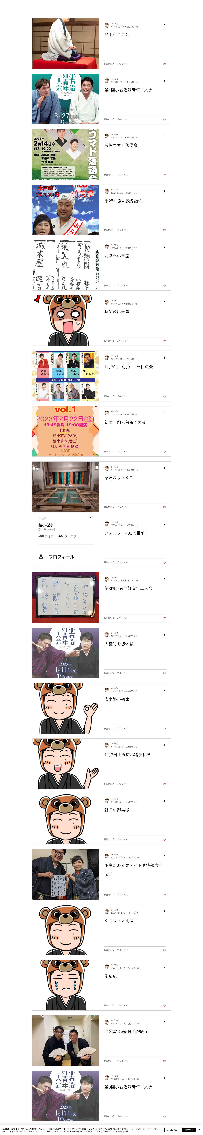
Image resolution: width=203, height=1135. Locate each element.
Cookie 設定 (172, 1129)
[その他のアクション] (165, 25)
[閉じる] (199, 1130)
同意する (189, 1129)
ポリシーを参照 (121, 1131)
